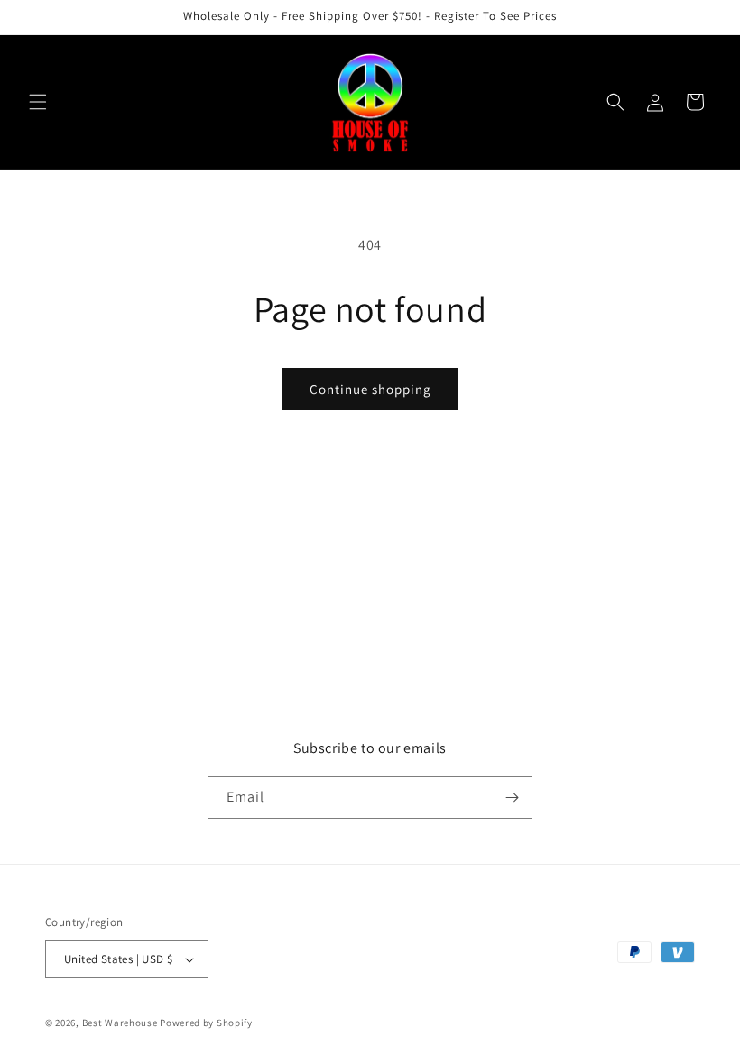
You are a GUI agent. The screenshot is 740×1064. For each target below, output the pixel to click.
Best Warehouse (120, 1022)
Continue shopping (370, 389)
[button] (38, 102)
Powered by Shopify (206, 1022)
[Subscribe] (512, 797)
